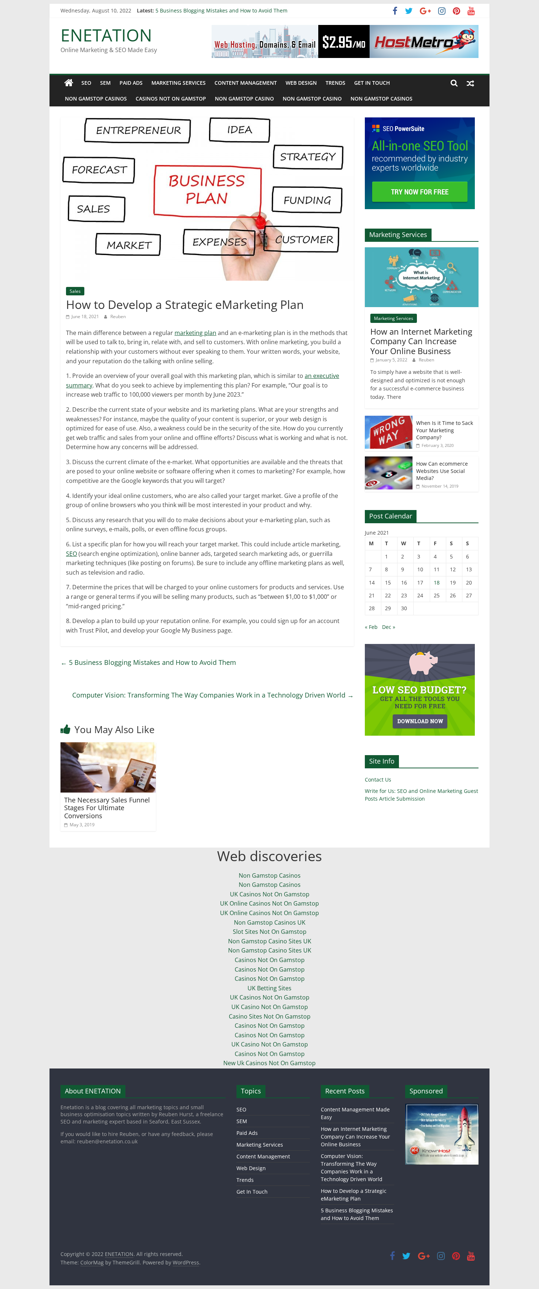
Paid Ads (131, 82)
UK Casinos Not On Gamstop (269, 894)
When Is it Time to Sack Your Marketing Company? (444, 430)
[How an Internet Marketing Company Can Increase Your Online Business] (421, 251)
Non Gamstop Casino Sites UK (269, 941)
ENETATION (106, 34)
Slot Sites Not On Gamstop (270, 932)
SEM (105, 82)
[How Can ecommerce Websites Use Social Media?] (388, 460)
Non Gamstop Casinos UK (269, 922)
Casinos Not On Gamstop (171, 98)
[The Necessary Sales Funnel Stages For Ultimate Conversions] (108, 747)
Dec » (388, 626)
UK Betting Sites (269, 988)
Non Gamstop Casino (244, 98)
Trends (335, 82)
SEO (86, 82)
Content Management (245, 82)
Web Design (301, 82)
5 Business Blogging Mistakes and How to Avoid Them (148, 662)
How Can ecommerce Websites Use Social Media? (442, 470)
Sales (75, 291)
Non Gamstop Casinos (96, 98)
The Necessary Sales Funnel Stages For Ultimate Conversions (107, 807)
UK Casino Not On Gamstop (269, 1007)
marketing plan (195, 333)
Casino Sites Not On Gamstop (270, 1016)
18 (437, 582)
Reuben (118, 316)
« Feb (371, 626)
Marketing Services (178, 82)
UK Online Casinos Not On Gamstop (269, 903)
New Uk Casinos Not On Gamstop (269, 1063)
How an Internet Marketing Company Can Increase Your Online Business (421, 341)
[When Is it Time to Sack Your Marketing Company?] (388, 419)
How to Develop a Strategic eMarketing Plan (209, 10)
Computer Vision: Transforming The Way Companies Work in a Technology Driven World (213, 695)
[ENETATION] (68, 83)
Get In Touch (372, 82)
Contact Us (378, 779)
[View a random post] (470, 83)
